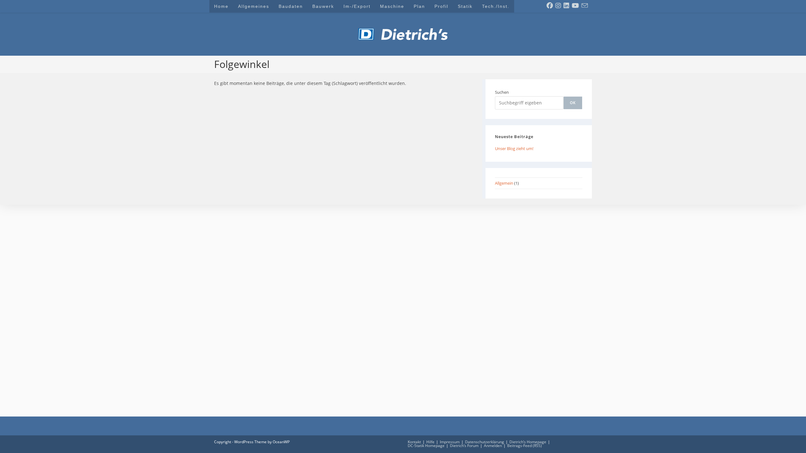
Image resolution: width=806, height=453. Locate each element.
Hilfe (430, 442)
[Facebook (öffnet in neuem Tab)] (550, 6)
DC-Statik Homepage (426, 445)
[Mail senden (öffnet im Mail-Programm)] (585, 5)
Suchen (502, 92)
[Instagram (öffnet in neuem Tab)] (558, 6)
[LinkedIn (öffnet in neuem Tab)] (566, 6)
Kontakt (414, 442)
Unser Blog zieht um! (514, 148)
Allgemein (504, 183)
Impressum (450, 442)
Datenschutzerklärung (484, 442)
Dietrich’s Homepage (527, 442)
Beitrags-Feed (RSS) (524, 445)
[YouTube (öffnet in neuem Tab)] (575, 6)
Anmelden (493, 445)
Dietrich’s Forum (464, 445)
